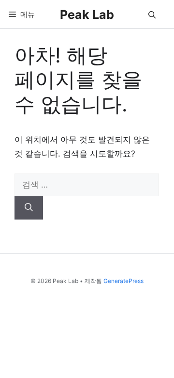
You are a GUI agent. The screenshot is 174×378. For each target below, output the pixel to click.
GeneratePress (123, 280)
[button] (152, 14)
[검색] (28, 208)
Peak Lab (87, 14)
